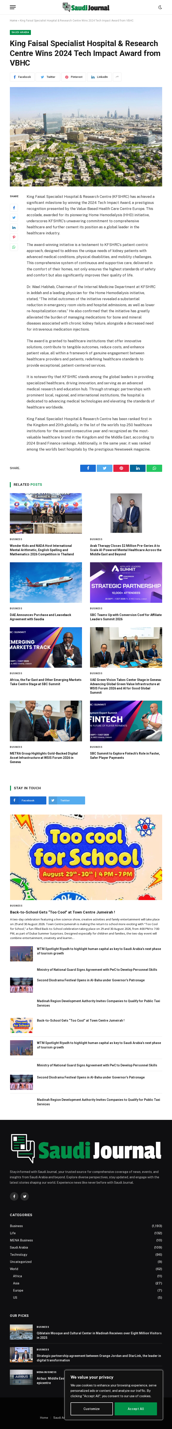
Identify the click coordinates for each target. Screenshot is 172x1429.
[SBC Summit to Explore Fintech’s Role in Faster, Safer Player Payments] (126, 721)
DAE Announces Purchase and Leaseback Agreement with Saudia (40, 617)
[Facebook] (14, 208)
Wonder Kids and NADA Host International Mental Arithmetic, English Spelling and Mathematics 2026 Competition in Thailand (42, 550)
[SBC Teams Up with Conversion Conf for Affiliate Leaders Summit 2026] (126, 582)
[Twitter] (14, 217)
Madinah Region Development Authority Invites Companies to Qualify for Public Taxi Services (98, 1003)
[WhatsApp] (14, 247)
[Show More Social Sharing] (117, 77)
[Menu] (13, 7)
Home (13, 20)
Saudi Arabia (20, 32)
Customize (92, 1409)
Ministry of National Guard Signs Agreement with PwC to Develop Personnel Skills (97, 969)
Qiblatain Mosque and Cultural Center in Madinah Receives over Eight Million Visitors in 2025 (99, 1335)
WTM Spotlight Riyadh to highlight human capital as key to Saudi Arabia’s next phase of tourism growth (99, 951)
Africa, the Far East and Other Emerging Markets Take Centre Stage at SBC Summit (46, 682)
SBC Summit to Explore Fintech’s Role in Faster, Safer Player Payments (125, 755)
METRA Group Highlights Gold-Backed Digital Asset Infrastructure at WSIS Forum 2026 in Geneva (44, 758)
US (15, 1297)
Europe (18, 1290)
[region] (113, 1395)
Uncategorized (21, 1262)
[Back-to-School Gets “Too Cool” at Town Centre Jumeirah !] (86, 857)
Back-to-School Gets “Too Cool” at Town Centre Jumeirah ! (62, 912)
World (14, 1269)
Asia (16, 1283)
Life (13, 1233)
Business (16, 539)
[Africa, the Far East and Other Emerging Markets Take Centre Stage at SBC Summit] (46, 647)
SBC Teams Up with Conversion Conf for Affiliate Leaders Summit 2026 (126, 617)
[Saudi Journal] (86, 7)
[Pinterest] (14, 237)
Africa (17, 1276)
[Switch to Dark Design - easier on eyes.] (159, 7)
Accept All (136, 1409)
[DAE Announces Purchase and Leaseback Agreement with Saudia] (46, 582)
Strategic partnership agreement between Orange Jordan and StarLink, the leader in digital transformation (99, 1358)
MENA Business (21, 1240)
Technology (18, 1254)
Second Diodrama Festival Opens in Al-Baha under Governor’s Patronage (91, 980)
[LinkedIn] (14, 227)
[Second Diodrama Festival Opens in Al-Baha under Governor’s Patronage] (21, 985)
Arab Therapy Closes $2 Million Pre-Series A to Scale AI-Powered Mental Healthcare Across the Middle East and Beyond (125, 550)
